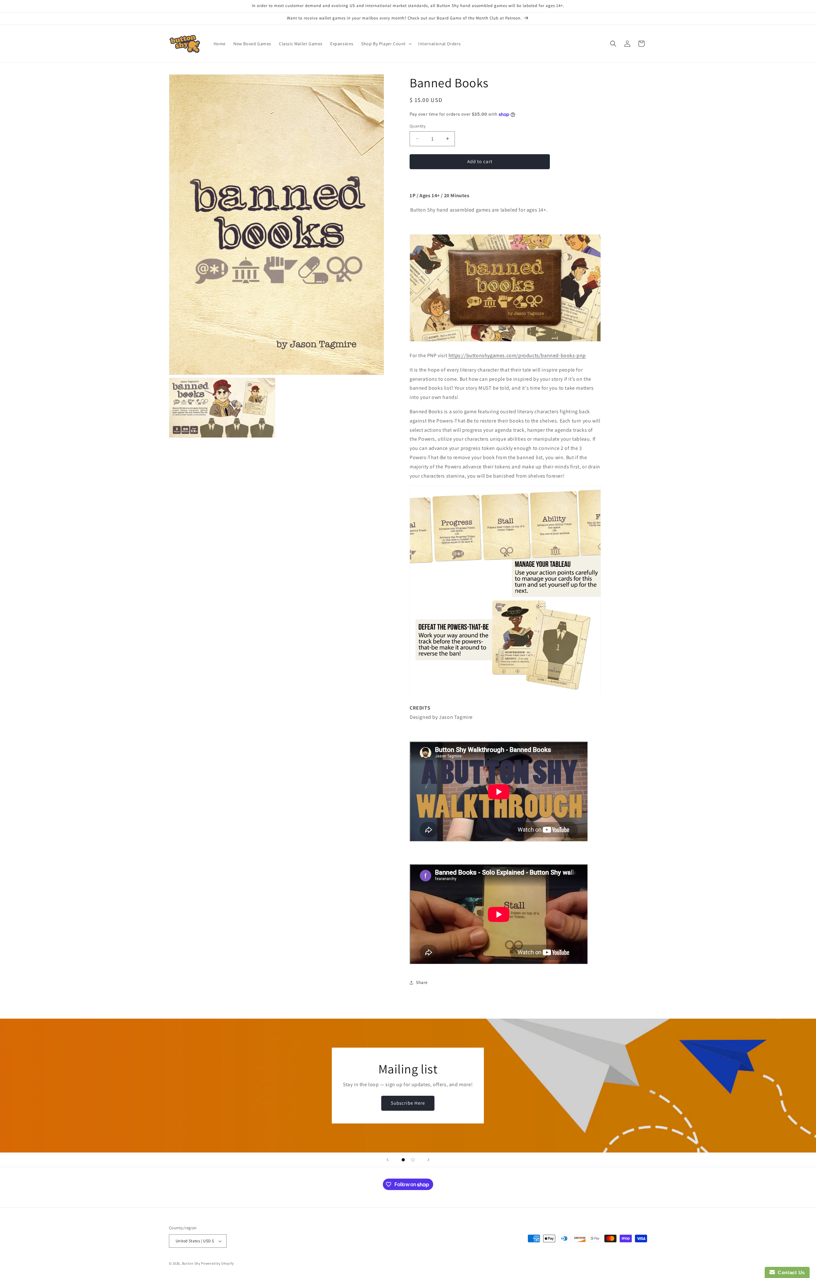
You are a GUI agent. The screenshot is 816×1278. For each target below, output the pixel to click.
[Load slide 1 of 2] (403, 1160)
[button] (385, 43)
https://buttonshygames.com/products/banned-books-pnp (517, 355)
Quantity (418, 126)
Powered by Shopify (217, 1263)
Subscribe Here (408, 1103)
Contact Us (790, 1272)
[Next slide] (428, 1160)
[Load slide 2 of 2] (413, 1160)
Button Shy (191, 1263)
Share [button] (422, 983)
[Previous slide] (388, 1160)
